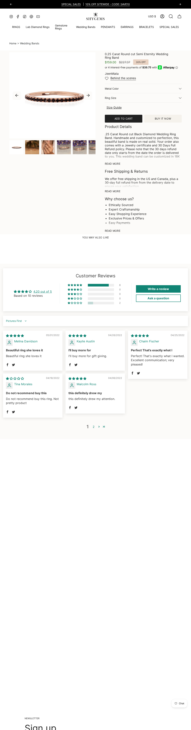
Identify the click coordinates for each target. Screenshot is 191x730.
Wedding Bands (29, 43)
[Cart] (179, 16)
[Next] (180, 4)
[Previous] (11, 4)
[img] (15, 336)
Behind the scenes (123, 78)
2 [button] (94, 427)
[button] (62, 27)
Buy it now (163, 118)
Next (88, 95)
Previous (17, 95)
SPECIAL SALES (71, 4)
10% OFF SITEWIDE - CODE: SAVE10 (107, 4)
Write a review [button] (158, 289)
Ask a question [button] (158, 298)
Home (12, 43)
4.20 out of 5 (42, 291)
